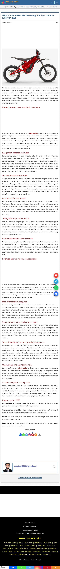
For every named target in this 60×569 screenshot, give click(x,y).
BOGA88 (17, 551)
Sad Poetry (13, 7)
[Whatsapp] (23, 433)
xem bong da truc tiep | (35, 554)
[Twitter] (26, 433)
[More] (35, 433)
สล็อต (15, 543)
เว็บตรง (21, 543)
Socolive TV (46, 554)
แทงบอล (10, 548)
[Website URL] (54, 466)
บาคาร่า (54, 551)
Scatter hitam (51, 546)
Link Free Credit (26, 551)
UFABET (27, 546)
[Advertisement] (30, 37)
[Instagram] (29, 433)
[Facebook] (20, 433)
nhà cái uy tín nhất (42, 548)
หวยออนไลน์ (41, 546)
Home (6, 7)
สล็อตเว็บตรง (7, 543)
